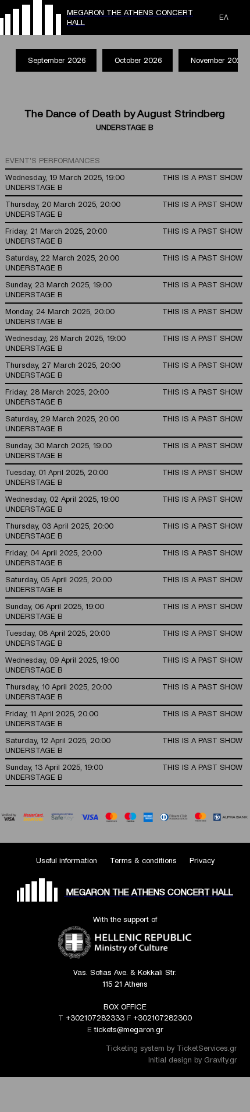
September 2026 (56, 60)
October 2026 (138, 60)
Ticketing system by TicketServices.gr (171, 1048)
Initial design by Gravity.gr (192, 1060)
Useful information (66, 860)
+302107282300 (162, 1018)
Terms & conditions (143, 860)
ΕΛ (223, 17)
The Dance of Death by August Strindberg (124, 113)
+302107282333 (95, 1018)
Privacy (202, 860)
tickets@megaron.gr (128, 1029)
